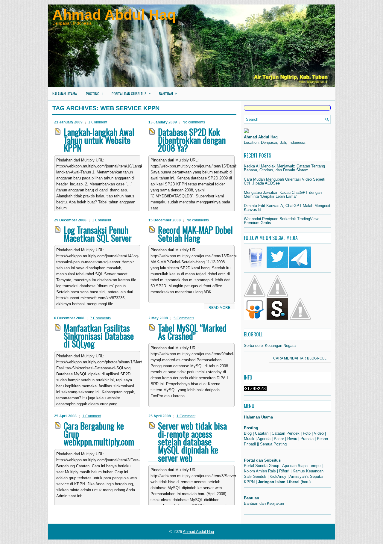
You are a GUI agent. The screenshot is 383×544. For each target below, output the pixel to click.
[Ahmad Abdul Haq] (246, 131)
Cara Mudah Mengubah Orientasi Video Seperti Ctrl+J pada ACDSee (284, 181)
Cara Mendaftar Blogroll (299, 358)
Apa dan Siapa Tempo (301, 465)
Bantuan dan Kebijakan (264, 503)
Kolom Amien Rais (260, 471)
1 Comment (97, 122)
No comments (194, 122)
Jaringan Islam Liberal (279, 482)
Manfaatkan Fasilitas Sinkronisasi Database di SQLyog (99, 335)
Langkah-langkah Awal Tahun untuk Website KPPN (99, 140)
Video (319, 433)
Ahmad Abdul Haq (114, 15)
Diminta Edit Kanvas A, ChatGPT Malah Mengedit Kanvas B (287, 207)
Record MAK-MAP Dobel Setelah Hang (195, 233)
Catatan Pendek (286, 433)
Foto (307, 433)
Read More (219, 308)
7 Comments (100, 318)
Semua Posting (273, 444)
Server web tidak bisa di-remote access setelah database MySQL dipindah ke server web (192, 441)
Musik (249, 438)
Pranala (307, 438)
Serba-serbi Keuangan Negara (270, 345)
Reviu (292, 438)
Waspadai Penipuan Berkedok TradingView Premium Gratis (281, 221)
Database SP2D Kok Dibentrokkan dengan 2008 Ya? (192, 140)
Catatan (261, 433)
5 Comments (184, 318)
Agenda (263, 438)
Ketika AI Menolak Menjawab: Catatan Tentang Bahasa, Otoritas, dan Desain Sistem (284, 168)
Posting (94, 93)
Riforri (284, 471)
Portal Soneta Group (261, 465)
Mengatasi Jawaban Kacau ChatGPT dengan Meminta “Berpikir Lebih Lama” (283, 194)
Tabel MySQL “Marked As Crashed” (192, 331)
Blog (248, 433)
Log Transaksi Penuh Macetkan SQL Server (98, 233)
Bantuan (168, 93)
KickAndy (278, 476)
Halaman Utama (64, 93)
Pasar (279, 438)
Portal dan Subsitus (131, 93)
